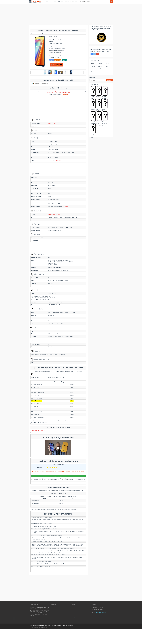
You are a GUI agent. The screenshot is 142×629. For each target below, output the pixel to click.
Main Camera (65, 91)
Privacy (54, 617)
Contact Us (55, 611)
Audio (52, 92)
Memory (54, 91)
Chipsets (60, 2)
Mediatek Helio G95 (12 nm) (55, 214)
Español (42, 625)
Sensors (56, 92)
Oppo (92, 72)
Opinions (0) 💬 (57, 60)
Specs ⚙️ (51, 60)
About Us (55, 608)
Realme (54, 38)
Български (70, 625)
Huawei (93, 66)
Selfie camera (71, 91)
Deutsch (45, 625)
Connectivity (82, 91)
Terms (54, 614)
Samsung (100, 63)
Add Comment (58, 476)
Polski (67, 625)
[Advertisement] (71, 14)
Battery (48, 92)
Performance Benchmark (64, 92)
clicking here (65, 94)
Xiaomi (107, 63)
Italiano (59, 625)
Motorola (100, 66)
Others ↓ (75, 2)
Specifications (76, 608)
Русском (53, 625)
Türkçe (56, 625)
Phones (45, 2)
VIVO (106, 69)
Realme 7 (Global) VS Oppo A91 (38, 430)
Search (74, 620)
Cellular (77, 91)
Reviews (68, 2)
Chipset (74, 614)
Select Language (33, 625)
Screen (44, 91)
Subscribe (109, 80)
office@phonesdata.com (100, 612)
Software (59, 91)
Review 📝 (64, 60)
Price (37, 91)
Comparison (76, 611)
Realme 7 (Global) (52, 123)
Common (33, 91)
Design (40, 91)
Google (107, 66)
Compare (53, 2)
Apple (92, 63)
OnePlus (93, 69)
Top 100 (75, 617)
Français (49, 625)
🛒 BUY (53, 65)
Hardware (49, 91)
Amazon (59, 161)
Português (63, 625)
